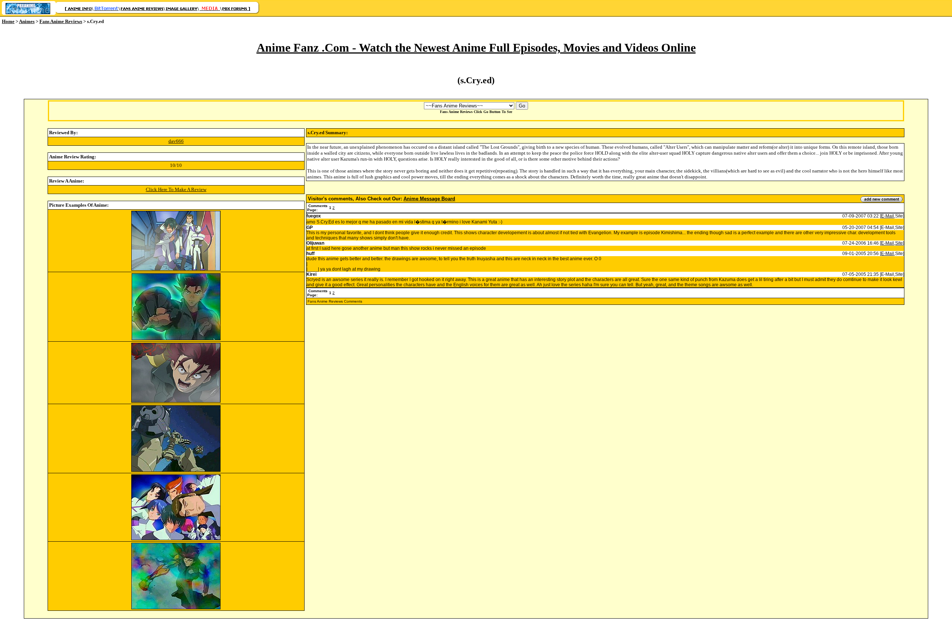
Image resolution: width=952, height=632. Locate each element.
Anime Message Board (429, 198)
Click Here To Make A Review (176, 189)
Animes (27, 21)
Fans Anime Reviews (60, 21)
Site (899, 243)
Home (8, 21)
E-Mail (887, 216)
